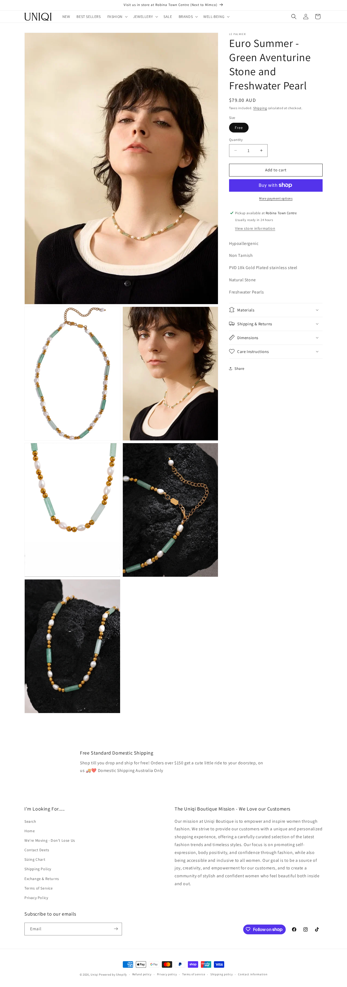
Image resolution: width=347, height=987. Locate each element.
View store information (255, 228)
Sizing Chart (34, 859)
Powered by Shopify (113, 974)
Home (29, 830)
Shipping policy (221, 974)
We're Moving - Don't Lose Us (49, 840)
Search (30, 821)
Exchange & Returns (41, 878)
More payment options (276, 198)
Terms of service (193, 974)
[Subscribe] (116, 928)
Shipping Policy (37, 868)
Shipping (260, 108)
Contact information (252, 974)
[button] (117, 16)
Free (239, 127)
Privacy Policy (36, 897)
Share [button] (239, 368)
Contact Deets (36, 849)
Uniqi (94, 974)
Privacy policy (167, 974)
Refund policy (142, 974)
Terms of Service (38, 887)
